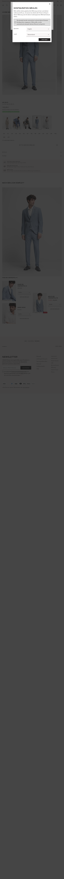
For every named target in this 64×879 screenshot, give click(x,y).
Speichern (45, 39)
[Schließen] (50, 4)
